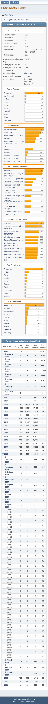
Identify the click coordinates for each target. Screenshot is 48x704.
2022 (6, 408)
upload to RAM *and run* (13, 182)
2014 (6, 436)
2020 (6, 415)
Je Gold (6, 99)
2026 (6, 351)
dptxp (6, 108)
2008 (6, 678)
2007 (6, 681)
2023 (6, 404)
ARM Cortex (8, 149)
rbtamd (7, 111)
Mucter (6, 114)
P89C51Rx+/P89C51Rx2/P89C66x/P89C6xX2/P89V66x (14, 143)
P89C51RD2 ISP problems (14, 179)
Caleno (6, 284)
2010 (6, 450)
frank (6, 287)
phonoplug (8, 290)
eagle (6, 293)
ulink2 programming (12, 237)
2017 (6, 426)
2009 (6, 454)
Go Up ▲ (32, 699)
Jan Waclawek (9, 96)
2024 (6, 401)
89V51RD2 (8, 170)
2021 (6, 411)
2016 (6, 429)
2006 (6, 685)
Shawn (6, 117)
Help (14, 699)
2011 (6, 447)
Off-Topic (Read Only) (12, 161)
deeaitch (7, 329)
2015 (6, 433)
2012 (6, 443)
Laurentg (7, 332)
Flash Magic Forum (13, 7)
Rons (6, 105)
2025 (6, 397)
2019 (6, 418)
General (7, 152)
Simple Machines (30, 701)
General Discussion (11, 155)
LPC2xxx (7, 138)
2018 (6, 422)
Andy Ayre (8, 93)
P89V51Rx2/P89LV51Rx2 (13, 135)
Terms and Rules (22, 699)
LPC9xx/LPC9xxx (10, 129)
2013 (6, 440)
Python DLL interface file (13, 240)
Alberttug (28, 73)
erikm (6, 102)
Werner (7, 296)
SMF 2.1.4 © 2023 (18, 701)
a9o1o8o (7, 120)
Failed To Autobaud (11, 251)
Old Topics (8, 132)
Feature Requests (11, 158)
